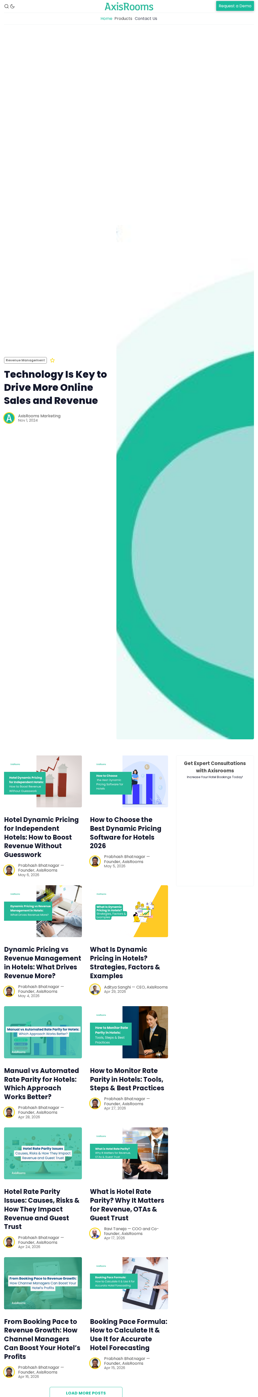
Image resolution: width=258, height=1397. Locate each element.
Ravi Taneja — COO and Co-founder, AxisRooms (131, 1231)
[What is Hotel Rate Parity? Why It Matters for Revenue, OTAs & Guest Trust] (129, 1153)
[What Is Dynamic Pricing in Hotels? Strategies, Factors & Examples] (129, 911)
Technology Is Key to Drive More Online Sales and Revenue (55, 387)
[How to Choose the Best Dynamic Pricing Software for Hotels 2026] (129, 781)
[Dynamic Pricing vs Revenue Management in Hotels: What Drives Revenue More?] (43, 911)
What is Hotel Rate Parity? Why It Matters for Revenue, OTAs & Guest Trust (127, 1204)
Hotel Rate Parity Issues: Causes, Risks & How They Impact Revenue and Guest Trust (42, 1209)
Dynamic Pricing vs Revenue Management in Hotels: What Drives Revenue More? (42, 962)
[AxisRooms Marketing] (9, 418)
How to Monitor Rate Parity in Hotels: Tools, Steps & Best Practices (127, 1079)
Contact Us (146, 18)
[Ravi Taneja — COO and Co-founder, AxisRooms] (95, 1233)
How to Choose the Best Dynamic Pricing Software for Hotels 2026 (126, 832)
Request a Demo (235, 6)
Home (106, 18)
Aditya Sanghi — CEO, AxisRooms (136, 987)
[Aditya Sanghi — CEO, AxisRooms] (95, 989)
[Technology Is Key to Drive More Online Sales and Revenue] (185, 390)
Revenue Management (25, 360)
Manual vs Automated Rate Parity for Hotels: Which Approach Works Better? (41, 1083)
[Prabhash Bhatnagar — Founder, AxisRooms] (9, 870)
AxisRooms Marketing (39, 416)
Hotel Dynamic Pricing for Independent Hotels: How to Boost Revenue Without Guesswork (41, 837)
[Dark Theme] (12, 6)
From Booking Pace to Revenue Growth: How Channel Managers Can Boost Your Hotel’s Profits (42, 1339)
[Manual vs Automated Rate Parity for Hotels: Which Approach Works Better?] (43, 1032)
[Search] (6, 6)
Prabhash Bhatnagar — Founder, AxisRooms (41, 868)
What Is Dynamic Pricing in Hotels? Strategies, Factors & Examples (125, 962)
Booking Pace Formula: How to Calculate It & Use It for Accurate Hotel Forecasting (128, 1334)
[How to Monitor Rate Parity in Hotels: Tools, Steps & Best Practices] (129, 1032)
